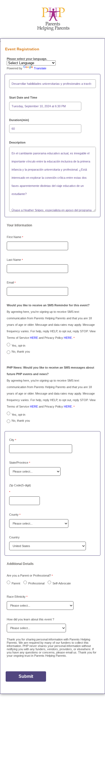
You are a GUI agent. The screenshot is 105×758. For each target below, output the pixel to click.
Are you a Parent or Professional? (29, 575)
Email (10, 282)
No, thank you (21, 351)
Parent (16, 583)
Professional (36, 583)
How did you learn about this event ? (30, 619)
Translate (40, 68)
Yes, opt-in (18, 345)
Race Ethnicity (16, 596)
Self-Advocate (61, 583)
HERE (34, 337)
